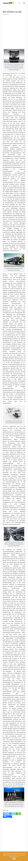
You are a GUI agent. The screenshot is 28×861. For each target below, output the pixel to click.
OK (14, 858)
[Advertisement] (14, 31)
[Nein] (26, 856)
